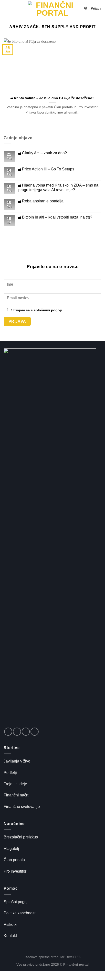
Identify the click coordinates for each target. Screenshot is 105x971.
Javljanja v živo (17, 761)
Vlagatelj (11, 848)
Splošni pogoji (16, 902)
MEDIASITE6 (70, 957)
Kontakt (10, 936)
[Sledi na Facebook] (8, 732)
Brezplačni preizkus (21, 837)
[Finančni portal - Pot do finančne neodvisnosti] (52, 8)
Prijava (96, 8)
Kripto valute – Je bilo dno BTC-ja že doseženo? (53, 98)
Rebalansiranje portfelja (42, 201)
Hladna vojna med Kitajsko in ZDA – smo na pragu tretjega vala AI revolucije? (58, 187)
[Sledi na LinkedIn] (26, 732)
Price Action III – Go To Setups (47, 169)
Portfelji (10, 773)
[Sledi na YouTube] (35, 732)
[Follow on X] (17, 732)
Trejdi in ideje (15, 784)
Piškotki (10, 924)
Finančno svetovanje (22, 806)
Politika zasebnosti (20, 913)
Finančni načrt (16, 795)
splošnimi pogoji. (48, 310)
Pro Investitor (15, 871)
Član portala (14, 860)
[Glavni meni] (7, 8)
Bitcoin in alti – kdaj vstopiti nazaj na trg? (56, 217)
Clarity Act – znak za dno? (44, 153)
